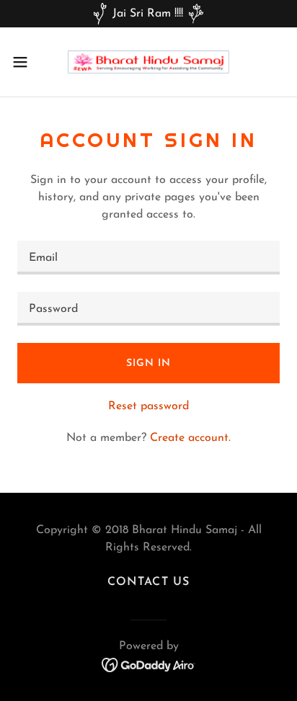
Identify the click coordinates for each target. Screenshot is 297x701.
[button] (27, 62)
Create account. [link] (190, 438)
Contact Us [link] (148, 582)
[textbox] (148, 257)
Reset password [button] (148, 406)
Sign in (148, 363)
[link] (148, 62)
